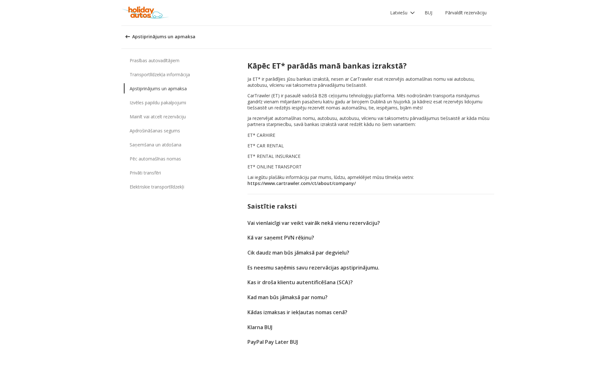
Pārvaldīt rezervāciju (466, 13)
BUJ (428, 13)
